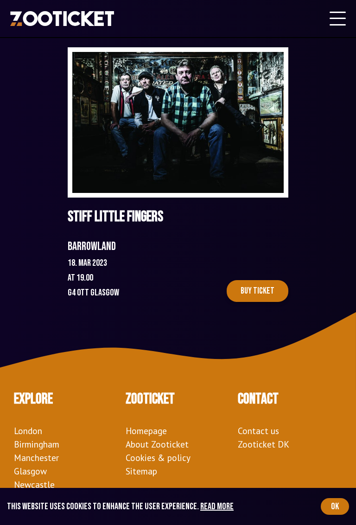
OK (335, 506)
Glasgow (30, 471)
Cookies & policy (158, 457)
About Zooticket (157, 444)
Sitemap (141, 471)
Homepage (146, 430)
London (28, 430)
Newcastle (34, 484)
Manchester (36, 457)
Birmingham (36, 444)
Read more (217, 506)
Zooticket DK (263, 444)
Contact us (258, 430)
